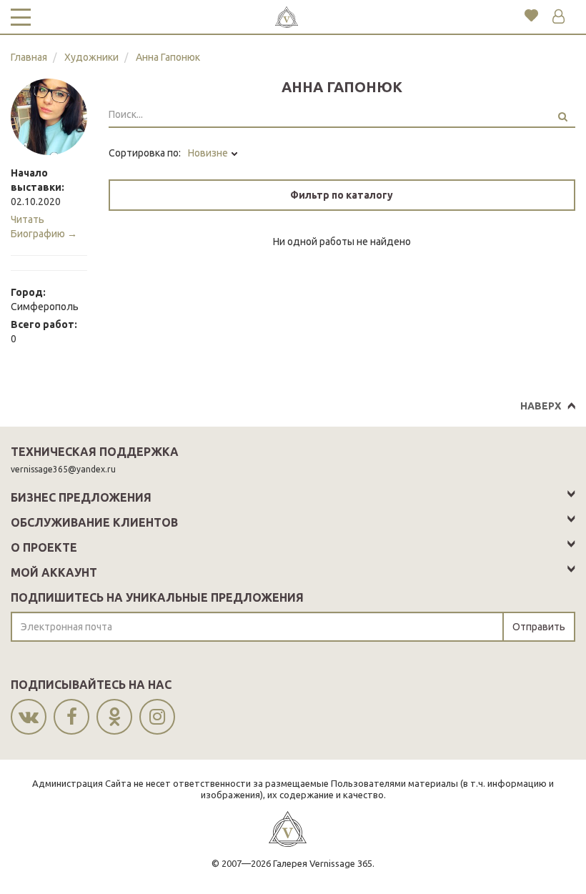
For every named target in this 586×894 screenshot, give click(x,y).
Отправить (538, 626)
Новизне (209, 153)
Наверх (540, 406)
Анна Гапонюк (168, 57)
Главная (29, 57)
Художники (91, 57)
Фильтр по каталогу (341, 195)
